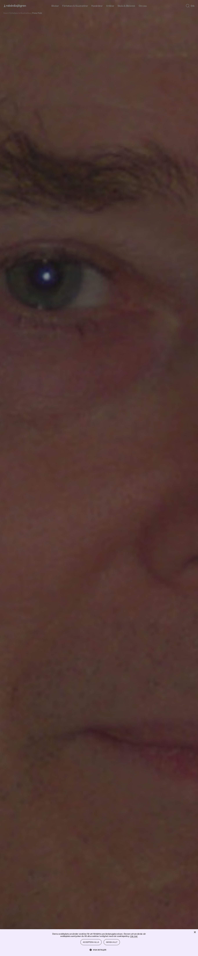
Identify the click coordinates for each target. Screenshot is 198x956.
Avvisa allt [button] (111, 942)
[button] (99, 949)
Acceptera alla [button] (91, 942)
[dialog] (99, 478)
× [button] (195, 932)
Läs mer (134, 936)
